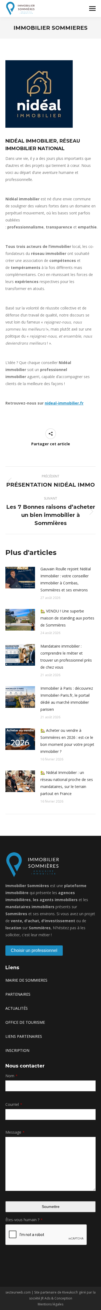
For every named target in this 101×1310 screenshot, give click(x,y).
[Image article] (20, 577)
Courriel (13, 1104)
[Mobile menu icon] (92, 8)
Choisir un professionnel (34, 950)
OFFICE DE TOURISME (25, 1022)
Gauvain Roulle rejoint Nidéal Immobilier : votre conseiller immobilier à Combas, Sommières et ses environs (65, 579)
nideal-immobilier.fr (64, 403)
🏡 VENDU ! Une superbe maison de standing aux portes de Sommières (67, 618)
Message (15, 1132)
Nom (11, 1075)
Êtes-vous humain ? (24, 1219)
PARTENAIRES (17, 994)
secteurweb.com (18, 1292)
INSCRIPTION (17, 1050)
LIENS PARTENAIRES (23, 1036)
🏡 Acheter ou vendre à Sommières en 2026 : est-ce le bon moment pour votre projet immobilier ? (67, 741)
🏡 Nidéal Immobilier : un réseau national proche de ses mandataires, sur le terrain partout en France (66, 783)
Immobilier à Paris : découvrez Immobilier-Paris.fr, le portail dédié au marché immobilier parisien (66, 699)
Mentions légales (50, 1304)
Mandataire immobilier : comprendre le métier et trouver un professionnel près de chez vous (66, 657)
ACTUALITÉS (16, 1008)
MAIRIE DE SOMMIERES (26, 980)
